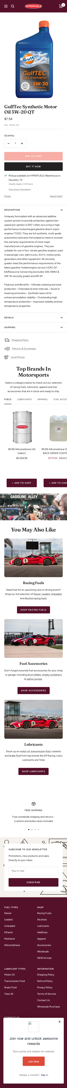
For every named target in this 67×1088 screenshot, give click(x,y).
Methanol (9, 938)
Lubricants (24, 399)
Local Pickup (18, 357)
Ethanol (8, 932)
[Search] (12, 6)
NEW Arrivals (44, 957)
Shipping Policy (20, 340)
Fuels (7, 399)
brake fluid (15, 755)
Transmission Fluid (14, 981)
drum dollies (34, 674)
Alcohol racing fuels (36, 598)
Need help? (56, 196)
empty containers (52, 674)
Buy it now (33, 166)
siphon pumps (34, 679)
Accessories (44, 945)
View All (8, 993)
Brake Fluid (10, 987)
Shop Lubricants (33, 771)
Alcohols (42, 919)
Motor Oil (9, 974)
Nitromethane (12, 945)
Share (7, 196)
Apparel (43, 399)
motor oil (25, 751)
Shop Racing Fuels (33, 610)
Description (12, 210)
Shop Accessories (33, 690)
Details (9, 317)
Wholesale (43, 951)
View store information (20, 189)
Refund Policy (45, 981)
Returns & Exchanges (24, 348)
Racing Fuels (44, 913)
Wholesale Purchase (48, 1006)
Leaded (45, 594)
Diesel (36, 594)
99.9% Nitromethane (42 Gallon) (22, 451)
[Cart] (61, 6)
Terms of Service (46, 993)
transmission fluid (40, 751)
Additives (42, 932)
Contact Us (43, 1000)
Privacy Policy (44, 987)
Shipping (9, 327)
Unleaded (56, 594)
